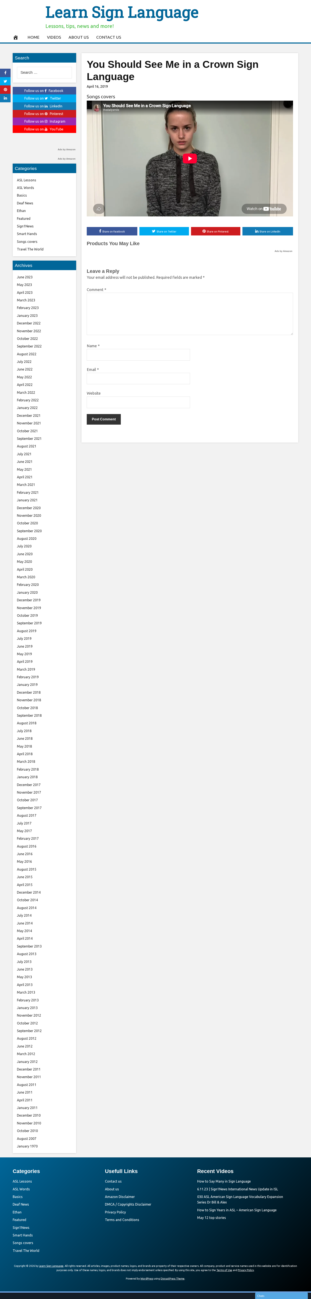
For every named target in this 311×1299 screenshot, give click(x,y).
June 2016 (25, 854)
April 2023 (25, 292)
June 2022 (25, 369)
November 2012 (29, 1015)
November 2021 (29, 423)
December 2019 (29, 600)
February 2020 (28, 585)
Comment (96, 289)
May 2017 (24, 831)
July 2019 (24, 638)
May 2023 (24, 285)
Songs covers (101, 96)
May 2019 (24, 654)
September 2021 (29, 438)
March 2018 (26, 761)
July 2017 (24, 823)
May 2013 (24, 977)
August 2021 (26, 446)
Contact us (113, 1181)
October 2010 (27, 1131)
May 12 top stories (211, 1218)
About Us (79, 37)
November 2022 (29, 331)
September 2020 (29, 531)
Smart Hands (27, 234)
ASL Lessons (26, 180)
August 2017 (26, 815)
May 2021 (24, 469)
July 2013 (24, 962)
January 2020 (27, 592)
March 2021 (26, 485)
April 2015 (25, 885)
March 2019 (26, 669)
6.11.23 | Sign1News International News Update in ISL (237, 1189)
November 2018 (29, 700)
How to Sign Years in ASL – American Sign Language (237, 1210)
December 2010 (29, 1115)
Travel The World (30, 249)
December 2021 (29, 415)
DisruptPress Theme (172, 1278)
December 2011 (29, 1069)
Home (33, 37)
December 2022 (29, 323)
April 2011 (25, 1100)
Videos (54, 37)
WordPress (146, 1278)
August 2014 (26, 908)
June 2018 (25, 738)
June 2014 (25, 923)
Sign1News (25, 226)
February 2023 (28, 308)
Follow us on (43, 91)
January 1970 (27, 1146)
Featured (23, 218)
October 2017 (27, 800)
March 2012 (26, 1054)
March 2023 (26, 300)
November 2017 (29, 792)
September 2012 (29, 1031)
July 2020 (24, 546)
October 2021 (27, 431)
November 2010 (29, 1123)
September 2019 (29, 623)
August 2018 (26, 723)
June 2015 (25, 877)
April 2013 (25, 985)
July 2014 (24, 915)
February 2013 (28, 1000)
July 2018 (24, 731)
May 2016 (24, 861)
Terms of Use (224, 1270)
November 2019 (29, 608)
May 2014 (24, 931)
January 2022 (27, 408)
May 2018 (24, 746)
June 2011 (25, 1092)
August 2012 (26, 1038)
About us (112, 1189)
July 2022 (24, 362)
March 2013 (26, 992)
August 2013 (26, 954)
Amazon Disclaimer (120, 1197)
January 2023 (27, 315)
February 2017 (28, 838)
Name (93, 346)
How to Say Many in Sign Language (224, 1181)
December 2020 (29, 508)
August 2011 (26, 1085)
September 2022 (29, 346)
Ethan (21, 211)
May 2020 (24, 561)
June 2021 (25, 462)
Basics (22, 195)
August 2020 (26, 538)
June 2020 (25, 554)
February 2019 (28, 677)
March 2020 (26, 577)
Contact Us (108, 37)
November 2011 (29, 1077)
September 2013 (29, 946)
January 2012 (27, 1062)
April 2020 (25, 569)
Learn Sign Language (122, 12)
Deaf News (25, 203)
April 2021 (25, 477)
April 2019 (25, 661)
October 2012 (27, 1023)
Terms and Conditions (122, 1220)
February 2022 (28, 400)
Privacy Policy (115, 1212)
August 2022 (26, 354)
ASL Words (25, 188)
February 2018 (28, 769)
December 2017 (29, 785)
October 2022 (27, 338)
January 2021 (27, 500)
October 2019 (27, 615)
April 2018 (25, 754)
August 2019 (26, 631)
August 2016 (26, 846)
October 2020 (27, 523)
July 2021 (24, 454)
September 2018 (29, 715)
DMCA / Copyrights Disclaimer (128, 1204)
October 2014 (27, 900)
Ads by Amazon (283, 251)
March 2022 (26, 392)
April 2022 (25, 385)
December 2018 (29, 692)
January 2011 (27, 1108)
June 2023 (25, 277)
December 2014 (29, 892)
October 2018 (27, 708)
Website (94, 393)
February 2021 (28, 492)
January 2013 (27, 1008)
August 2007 (26, 1138)
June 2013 (25, 969)
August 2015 (26, 869)
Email (93, 369)
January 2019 (27, 684)
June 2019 (25, 646)
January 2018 (27, 777)
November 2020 (29, 515)
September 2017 (29, 808)
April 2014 (25, 938)
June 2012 (25, 1046)
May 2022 (24, 377)
